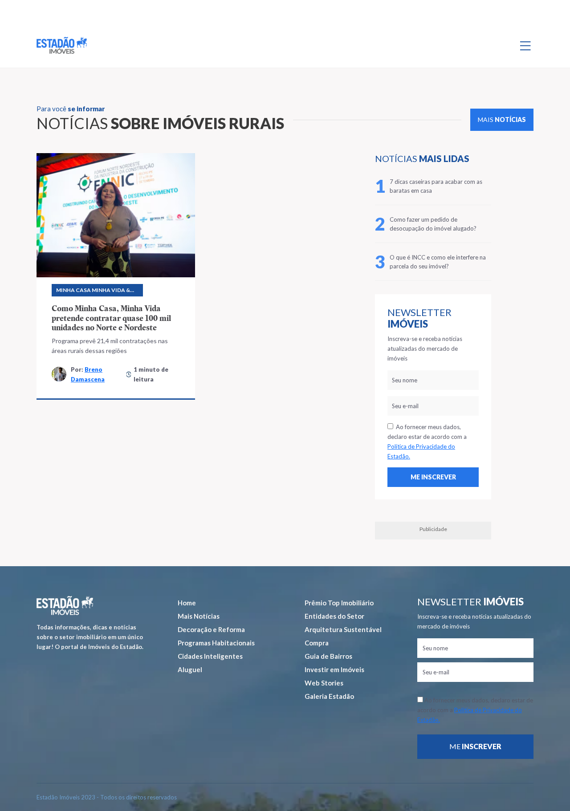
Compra (317, 643)
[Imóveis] (65, 605)
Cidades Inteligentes (210, 656)
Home (187, 603)
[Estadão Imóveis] (62, 45)
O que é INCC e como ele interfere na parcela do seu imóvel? (438, 262)
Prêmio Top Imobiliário (339, 603)
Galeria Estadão (329, 696)
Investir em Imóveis (334, 669)
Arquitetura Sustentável (343, 629)
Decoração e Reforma (211, 629)
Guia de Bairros (328, 656)
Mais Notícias (199, 616)
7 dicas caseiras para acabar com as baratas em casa (436, 186)
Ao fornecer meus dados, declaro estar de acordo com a (427, 441)
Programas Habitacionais (216, 643)
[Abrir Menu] (525, 45)
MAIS (502, 119)
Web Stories (324, 683)
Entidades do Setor (334, 616)
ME (475, 746)
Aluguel (190, 669)
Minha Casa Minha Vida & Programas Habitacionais (96, 291)
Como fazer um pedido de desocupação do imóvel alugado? (433, 224)
